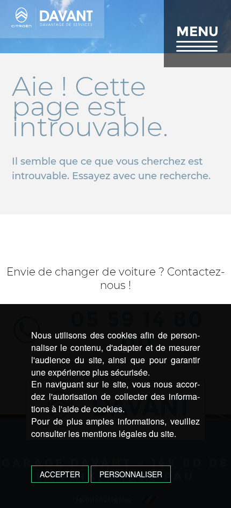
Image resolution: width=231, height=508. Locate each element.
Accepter (60, 474)
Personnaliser (130, 474)
